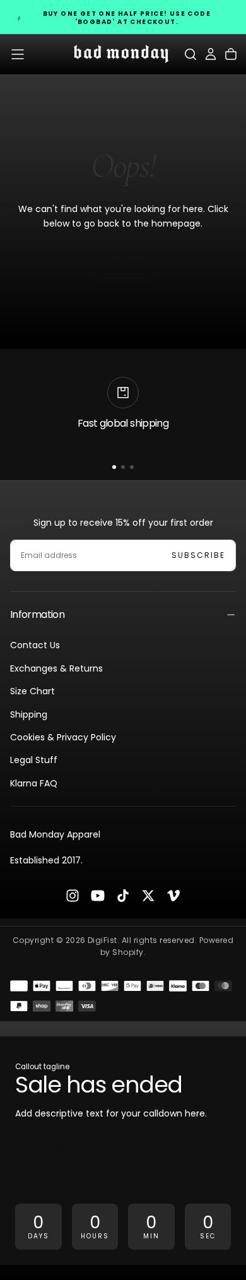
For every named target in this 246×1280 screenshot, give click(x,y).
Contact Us (35, 645)
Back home (123, 264)
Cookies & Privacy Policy (63, 737)
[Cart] (230, 54)
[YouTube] (97, 895)
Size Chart (32, 691)
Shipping (28, 714)
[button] (17, 54)
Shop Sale (51, 1149)
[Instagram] (72, 895)
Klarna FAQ (33, 783)
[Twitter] (148, 895)
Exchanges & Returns (56, 668)
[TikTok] (123, 895)
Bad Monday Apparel (55, 834)
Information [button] (37, 614)
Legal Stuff (33, 760)
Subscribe (198, 555)
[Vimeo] (173, 895)
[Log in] (210, 54)
